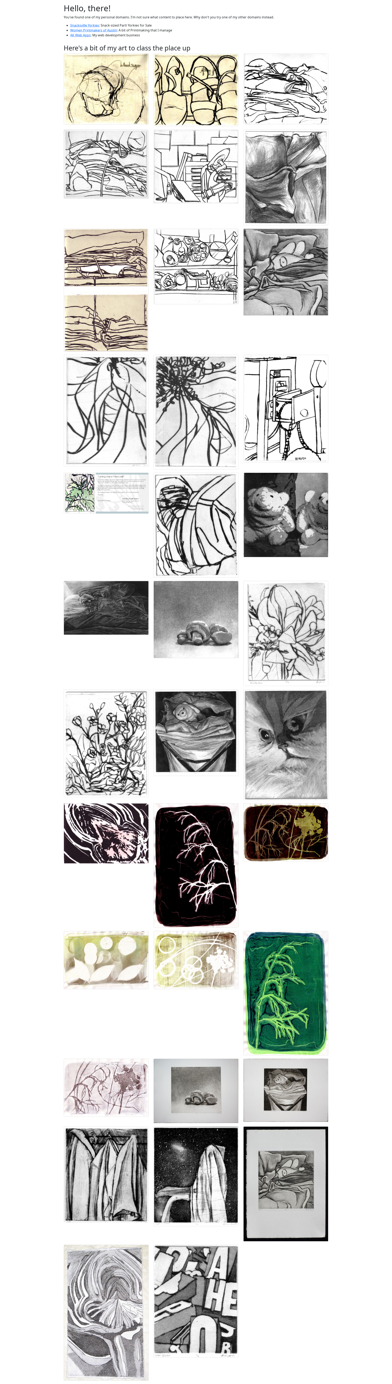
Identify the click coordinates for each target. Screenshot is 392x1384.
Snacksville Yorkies (84, 25)
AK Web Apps (80, 35)
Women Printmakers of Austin (93, 30)
